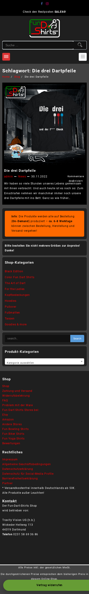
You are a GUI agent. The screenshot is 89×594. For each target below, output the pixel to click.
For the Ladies (15, 289)
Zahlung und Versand (17, 391)
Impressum (10, 459)
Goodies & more (16, 324)
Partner (7, 483)
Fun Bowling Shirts (15, 429)
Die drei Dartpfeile (20, 171)
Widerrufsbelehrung (16, 395)
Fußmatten (12, 312)
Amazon (8, 419)
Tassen (10, 318)
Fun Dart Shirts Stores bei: (20, 410)
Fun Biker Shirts (13, 433)
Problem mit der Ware (17, 405)
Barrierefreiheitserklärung (20, 478)
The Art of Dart (15, 283)
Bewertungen (11, 443)
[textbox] (44, 361)
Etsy (5, 414)
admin (8, 176)
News (22, 176)
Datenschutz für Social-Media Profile (28, 473)
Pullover (10, 306)
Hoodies (10, 300)
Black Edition (14, 271)
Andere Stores (12, 424)
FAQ (5, 400)
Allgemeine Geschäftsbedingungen (26, 464)
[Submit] (79, 45)
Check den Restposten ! (44, 11)
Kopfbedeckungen (17, 295)
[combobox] (44, 361)
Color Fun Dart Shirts (19, 277)
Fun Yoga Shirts (13, 438)
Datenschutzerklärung (17, 469)
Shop (5, 386)
